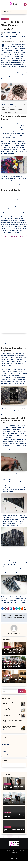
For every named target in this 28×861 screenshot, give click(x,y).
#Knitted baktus (11, 36)
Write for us (14, 858)
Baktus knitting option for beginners (12, 109)
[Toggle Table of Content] (23, 104)
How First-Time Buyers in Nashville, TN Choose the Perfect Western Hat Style (14, 651)
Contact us (14, 855)
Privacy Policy (21, 855)
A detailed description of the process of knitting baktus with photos (14, 112)
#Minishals (22, 36)
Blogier (21, 850)
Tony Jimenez (8, 32)
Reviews (4, 751)
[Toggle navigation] (2, 4)
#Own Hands (4, 38)
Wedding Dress (6, 754)
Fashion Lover (5, 18)
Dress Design (5, 741)
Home (4, 855)
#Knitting (17, 36)
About (8, 855)
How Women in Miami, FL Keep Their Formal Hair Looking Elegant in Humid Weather (14, 665)
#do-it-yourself (13, 34)
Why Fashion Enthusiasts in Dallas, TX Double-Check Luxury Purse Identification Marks (13, 679)
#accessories (6, 34)
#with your (10, 38)
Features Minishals (8, 107)
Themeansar (14, 852)
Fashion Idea (5, 744)
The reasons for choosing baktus (11, 106)
